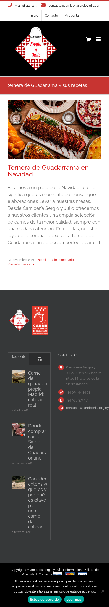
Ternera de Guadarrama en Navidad (48, 171)
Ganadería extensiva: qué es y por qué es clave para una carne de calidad (37, 502)
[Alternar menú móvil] (98, 39)
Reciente (18, 356)
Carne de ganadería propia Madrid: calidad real (37, 389)
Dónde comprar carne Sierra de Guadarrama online (37, 442)
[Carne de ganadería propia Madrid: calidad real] (18, 376)
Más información (19, 264)
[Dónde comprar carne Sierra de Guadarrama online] (18, 429)
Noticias (43, 260)
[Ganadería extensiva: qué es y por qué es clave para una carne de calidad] (18, 482)
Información (73, 570)
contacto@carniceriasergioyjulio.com (75, 5)
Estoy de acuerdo (44, 599)
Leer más (74, 599)
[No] (102, 591)
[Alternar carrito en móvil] (88, 39)
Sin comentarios (63, 260)
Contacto (45, 574)
